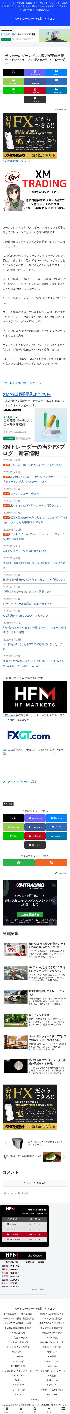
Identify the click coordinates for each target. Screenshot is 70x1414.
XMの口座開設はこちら (27, 394)
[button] (63, 791)
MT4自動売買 (18, 1366)
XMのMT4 (52, 1351)
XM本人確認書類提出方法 (18, 1328)
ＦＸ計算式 (18, 1385)
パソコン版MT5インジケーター (52, 1371)
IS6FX (6, 749)
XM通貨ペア (18, 1351)
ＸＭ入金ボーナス (18, 1337)
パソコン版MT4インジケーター (18, 1371)
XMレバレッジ (51, 1361)
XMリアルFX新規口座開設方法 (18, 1318)
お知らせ (35, 1399)
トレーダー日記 (18, 1390)
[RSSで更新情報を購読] (51, 862)
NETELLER (18, 1375)
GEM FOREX (52, 1394)
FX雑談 (9, 804)
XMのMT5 (18, 1356)
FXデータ (52, 1385)
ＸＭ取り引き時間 (52, 1347)
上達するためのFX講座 (52, 1390)
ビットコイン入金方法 (18, 1347)
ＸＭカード (18, 1361)
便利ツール (52, 1380)
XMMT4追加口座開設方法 (18, 1323)
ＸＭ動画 (51, 1356)
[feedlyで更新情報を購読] (19, 862)
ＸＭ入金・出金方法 (18, 1342)
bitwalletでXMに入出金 (51, 1342)
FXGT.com (9, 715)
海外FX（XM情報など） (52, 1313)
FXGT (18, 1394)
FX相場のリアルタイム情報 (18, 1313)
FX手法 (18, 1380)
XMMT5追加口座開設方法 (52, 1323)
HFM (5, 678)
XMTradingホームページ (17, 161)
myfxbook (52, 1366)
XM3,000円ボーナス (52, 1332)
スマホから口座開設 (52, 1318)
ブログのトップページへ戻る (19, 781)
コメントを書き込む (35, 1183)
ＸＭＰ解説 (52, 1337)
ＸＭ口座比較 (18, 1332)
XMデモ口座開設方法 (52, 1328)
